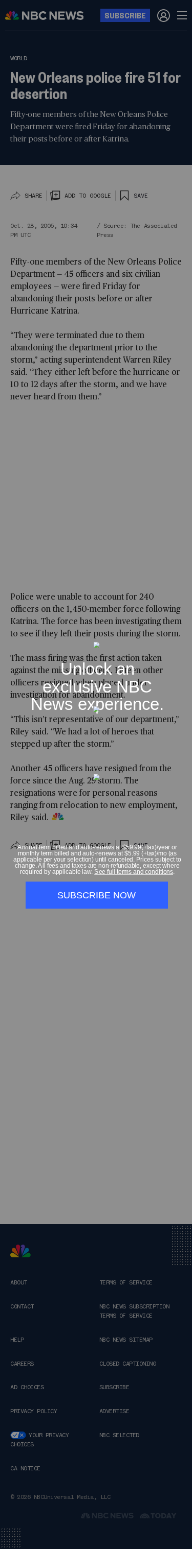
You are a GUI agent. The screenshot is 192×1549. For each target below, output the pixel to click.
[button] (181, 636)
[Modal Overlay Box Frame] (96, 774)
